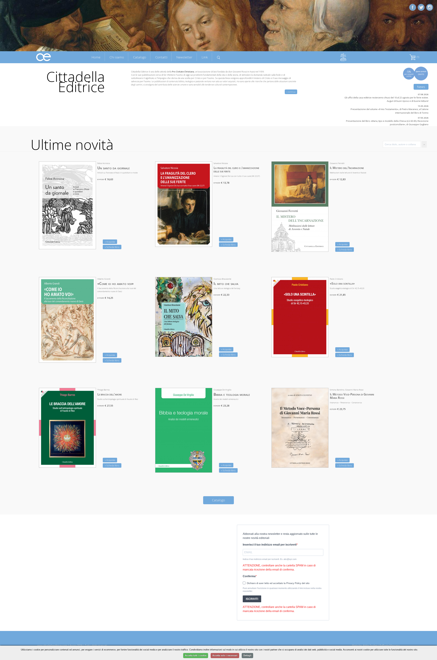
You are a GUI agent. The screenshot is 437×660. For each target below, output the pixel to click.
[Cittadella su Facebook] (413, 7)
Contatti (161, 57)
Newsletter (184, 57)
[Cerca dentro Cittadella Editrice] (218, 57)
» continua (290, 92)
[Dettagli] (90, 244)
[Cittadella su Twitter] (421, 7)
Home (95, 57)
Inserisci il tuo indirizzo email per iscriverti (270, 544)
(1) (417, 57)
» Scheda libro (112, 247)
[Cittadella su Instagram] (430, 7)
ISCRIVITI (252, 598)
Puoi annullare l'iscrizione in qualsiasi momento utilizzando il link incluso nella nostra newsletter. (282, 589)
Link (205, 57)
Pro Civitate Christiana (183, 71)
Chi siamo (117, 57)
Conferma (249, 576)
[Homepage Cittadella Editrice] (43, 57)
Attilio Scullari (370, 645)
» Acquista (110, 241)
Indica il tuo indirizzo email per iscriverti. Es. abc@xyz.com (270, 559)
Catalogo (139, 57)
